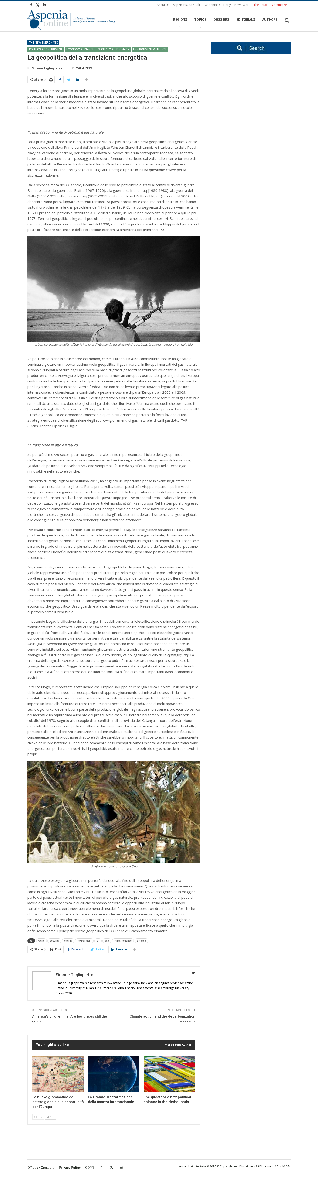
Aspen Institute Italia (187, 5)
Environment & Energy (149, 49)
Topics (200, 19)
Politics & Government (45, 49)
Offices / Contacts (40, 1167)
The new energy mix (43, 42)
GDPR (89, 1167)
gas (107, 940)
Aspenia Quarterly (218, 5)
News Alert (242, 5)
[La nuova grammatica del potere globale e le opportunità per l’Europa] (58, 1074)
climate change (123, 940)
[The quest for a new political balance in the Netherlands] (169, 1074)
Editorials (245, 19)
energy (68, 940)
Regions (180, 19)
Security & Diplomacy (113, 49)
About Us (163, 5)
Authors (270, 19)
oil (98, 940)
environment (84, 940)
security (54, 940)
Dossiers (221, 19)
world (41, 940)
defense (141, 940)
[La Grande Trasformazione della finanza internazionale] (113, 1074)
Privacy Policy (70, 1167)
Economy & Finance (80, 49)
